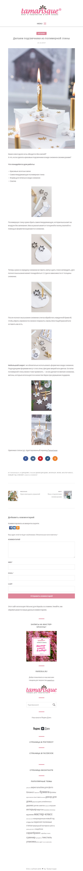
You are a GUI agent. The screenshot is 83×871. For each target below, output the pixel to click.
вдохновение (30, 797)
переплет (38, 822)
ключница (52, 810)
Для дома (41, 33)
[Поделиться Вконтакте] (33, 458)
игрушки (52, 805)
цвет (41, 842)
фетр (37, 842)
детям (36, 806)
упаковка (31, 841)
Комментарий (14, 539)
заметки (42, 805)
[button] (11, 529)
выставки (37, 797)
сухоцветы (39, 838)
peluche (28, 787)
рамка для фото (30, 829)
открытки (29, 822)
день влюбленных (45, 801)
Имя (10, 562)
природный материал (41, 826)
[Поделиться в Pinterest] (40, 458)
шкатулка (49, 842)
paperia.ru (50, 680)
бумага (44, 792)
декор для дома (42, 472)
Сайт (10, 584)
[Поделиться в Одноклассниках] (55, 458)
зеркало (47, 805)
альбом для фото (45, 787)
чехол (44, 842)
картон (40, 809)
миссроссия (29, 818)
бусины (52, 792)
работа (52, 826)
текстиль (47, 837)
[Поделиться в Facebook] (25, 458)
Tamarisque (52, 450)
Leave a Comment (31, 475)
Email (11, 573)
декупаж (35, 801)
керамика (46, 810)
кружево (30, 814)
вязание (43, 797)
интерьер (52, 472)
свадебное (39, 829)
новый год (12, 475)
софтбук (43, 833)
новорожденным (39, 819)
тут (23, 450)
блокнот (30, 792)
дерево (30, 805)
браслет (37, 792)
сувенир (20, 475)
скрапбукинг (33, 832)
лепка (59, 472)
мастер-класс (67, 472)
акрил (34, 787)
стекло (48, 833)
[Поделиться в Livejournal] (47, 458)
